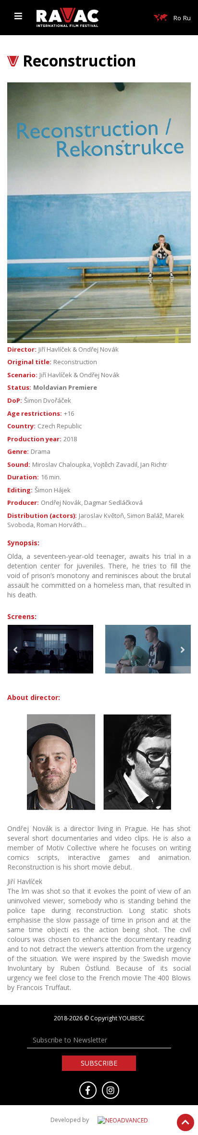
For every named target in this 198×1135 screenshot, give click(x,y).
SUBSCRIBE (99, 1063)
